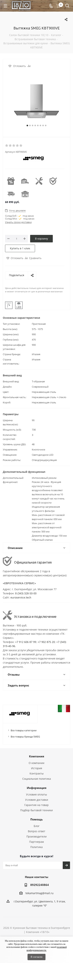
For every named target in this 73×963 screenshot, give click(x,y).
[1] (7, 145)
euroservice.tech (20, 597)
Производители (36, 836)
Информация (36, 788)
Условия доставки (36, 799)
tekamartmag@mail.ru (39, 893)
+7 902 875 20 (46, 642)
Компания (36, 756)
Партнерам (36, 841)
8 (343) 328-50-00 (25, 593)
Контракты (37, 773)
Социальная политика (36, 778)
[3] (14, 145)
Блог (36, 826)
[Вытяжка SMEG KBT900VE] (36, 101)
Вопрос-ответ (36, 831)
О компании (36, 763)
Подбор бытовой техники (36, 810)
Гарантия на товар (36, 805)
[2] (10, 145)
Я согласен (36, 956)
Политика (36, 847)
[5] (21, 145)
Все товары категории (23, 730)
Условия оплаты (36, 794)
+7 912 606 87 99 (25, 642)
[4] (17, 145)
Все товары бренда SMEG (25, 736)
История (36, 768)
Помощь (36, 819)
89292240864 (39, 885)
